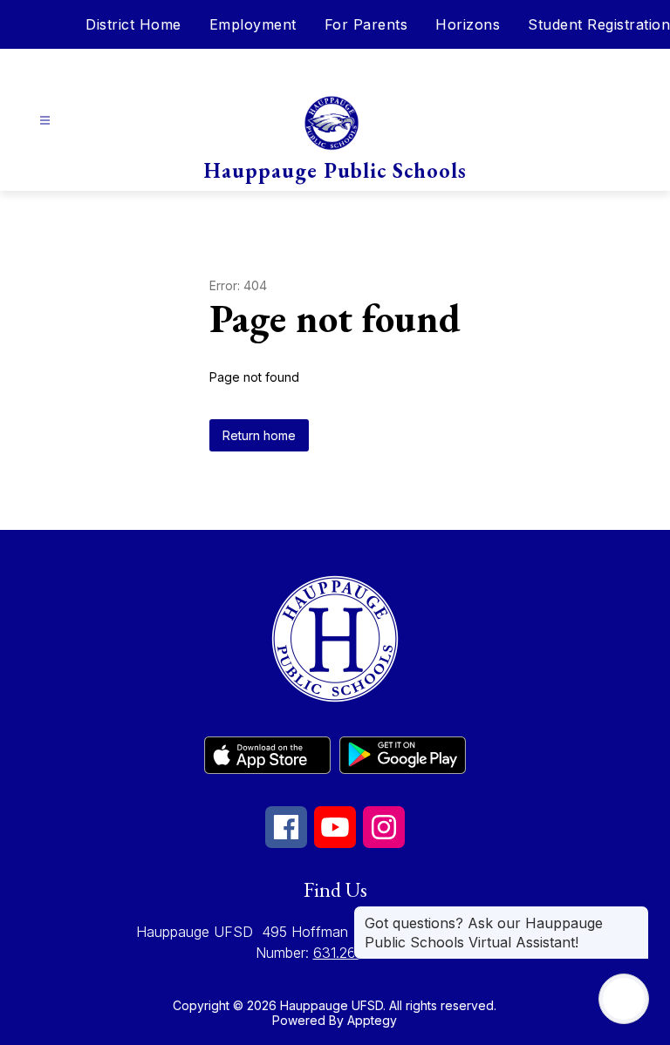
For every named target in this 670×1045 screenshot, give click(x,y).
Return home (259, 435)
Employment (253, 24)
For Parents (366, 24)
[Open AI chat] (624, 999)
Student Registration (599, 24)
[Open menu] (45, 121)
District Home (133, 24)
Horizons (467, 24)
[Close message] (635, 914)
